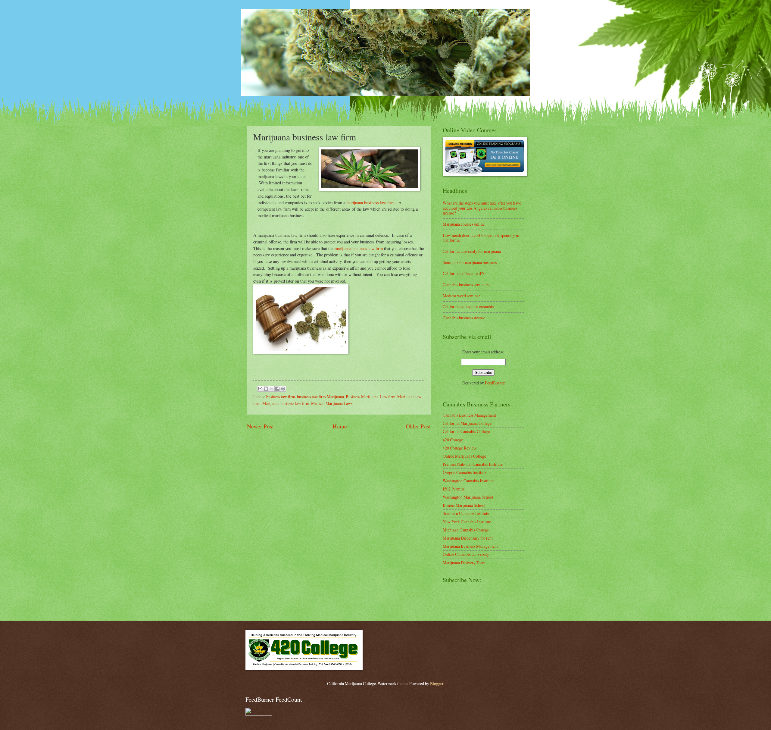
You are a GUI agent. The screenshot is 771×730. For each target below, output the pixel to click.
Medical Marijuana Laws (331, 403)
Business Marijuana (362, 396)
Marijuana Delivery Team (464, 563)
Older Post (418, 426)
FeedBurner (495, 383)
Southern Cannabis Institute (466, 513)
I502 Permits (453, 489)
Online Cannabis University (466, 554)
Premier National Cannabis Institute (473, 464)
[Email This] (260, 389)
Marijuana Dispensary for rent (468, 538)
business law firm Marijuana (320, 396)
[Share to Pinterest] (283, 389)
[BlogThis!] (266, 389)
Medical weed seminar (461, 296)
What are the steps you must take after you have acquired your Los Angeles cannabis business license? (482, 208)
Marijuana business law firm (285, 403)
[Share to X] (272, 389)
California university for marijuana (472, 251)
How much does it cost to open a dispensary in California (481, 237)
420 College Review (459, 448)
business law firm (280, 396)
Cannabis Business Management (469, 415)
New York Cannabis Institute (467, 522)
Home (339, 426)
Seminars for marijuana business (470, 262)
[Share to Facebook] (277, 389)
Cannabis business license (464, 318)
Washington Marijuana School (468, 497)
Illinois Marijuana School (464, 505)
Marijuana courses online (464, 224)
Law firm (387, 396)
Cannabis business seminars (466, 284)
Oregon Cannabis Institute (464, 472)
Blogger (436, 683)
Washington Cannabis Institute (468, 481)
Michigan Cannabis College (466, 530)
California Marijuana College (467, 423)
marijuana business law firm (370, 202)
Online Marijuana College (464, 456)
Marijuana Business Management (470, 546)
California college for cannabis (468, 306)
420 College (453, 440)
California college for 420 (464, 273)
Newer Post (260, 426)
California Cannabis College (466, 431)
